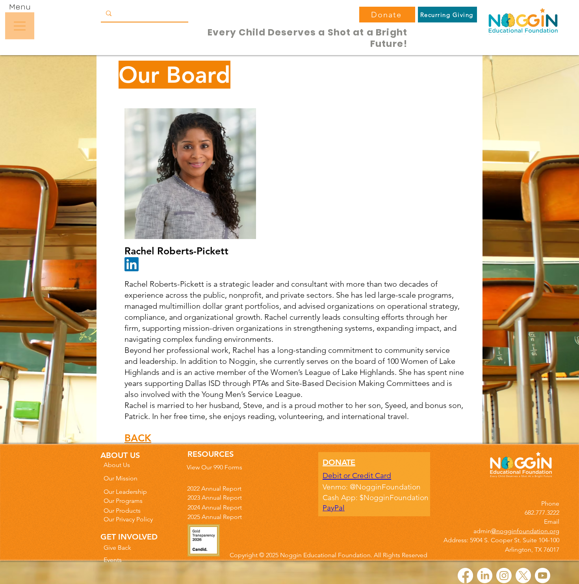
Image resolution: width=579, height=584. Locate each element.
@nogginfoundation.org (525, 531)
